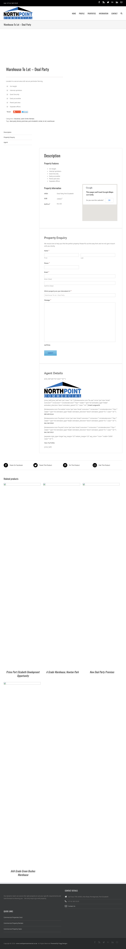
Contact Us (71, 906)
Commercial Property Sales (13, 929)
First (45, 258)
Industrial (17, 119)
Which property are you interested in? (57, 291)
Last (82, 258)
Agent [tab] (6, 142)
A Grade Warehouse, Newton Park (62, 672)
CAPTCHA (47, 345)
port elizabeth (33, 121)
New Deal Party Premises (102, 672)
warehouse (51, 121)
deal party (13, 121)
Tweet (9, 112)
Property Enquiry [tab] (9, 137)
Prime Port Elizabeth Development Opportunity (22, 674)
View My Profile (49, 443)
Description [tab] (7, 132)
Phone (47, 263)
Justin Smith (25, 119)
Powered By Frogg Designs (59, 943)
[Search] (121, 13)
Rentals (31, 119)
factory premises (22, 121)
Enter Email (48, 279)
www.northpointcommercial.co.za (26, 943)
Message (47, 300)
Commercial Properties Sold (13, 917)
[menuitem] (75, 13)
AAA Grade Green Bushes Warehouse (23, 873)
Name (46, 251)
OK (109, 200)
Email (46, 272)
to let (45, 121)
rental (40, 121)
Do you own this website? (95, 200)
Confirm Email (49, 286)
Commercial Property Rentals (13, 923)
